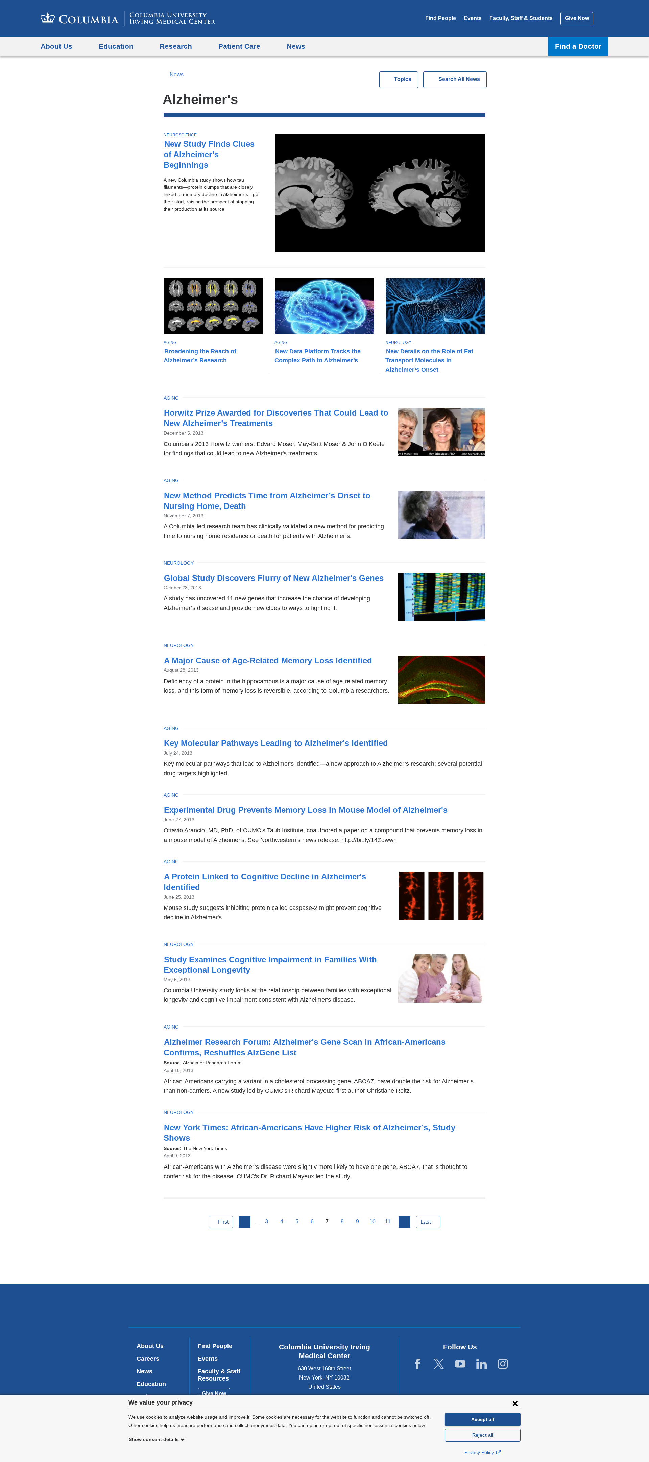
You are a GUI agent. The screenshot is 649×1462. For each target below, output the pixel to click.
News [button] (296, 46)
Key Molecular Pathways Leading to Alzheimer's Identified (276, 743)
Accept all (482, 1419)
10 (372, 1221)
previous (244, 1222)
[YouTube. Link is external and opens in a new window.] (460, 1364)
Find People (440, 18)
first (223, 1222)
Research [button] (176, 46)
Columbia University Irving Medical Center (281, 1305)
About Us (150, 1346)
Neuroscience (180, 135)
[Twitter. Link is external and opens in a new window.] (438, 1364)
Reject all (483, 1435)
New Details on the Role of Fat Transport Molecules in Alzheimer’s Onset (429, 360)
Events (473, 18)
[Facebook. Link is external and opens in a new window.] (417, 1364)
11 (388, 1221)
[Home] (128, 18)
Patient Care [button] (239, 46)
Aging (170, 342)
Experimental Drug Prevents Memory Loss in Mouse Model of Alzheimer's (306, 810)
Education (151, 1384)
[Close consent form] (515, 1403)
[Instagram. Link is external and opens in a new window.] (502, 1364)
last (425, 1222)
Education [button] (116, 46)
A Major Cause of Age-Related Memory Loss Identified (268, 660)
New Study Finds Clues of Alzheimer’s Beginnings (209, 154)
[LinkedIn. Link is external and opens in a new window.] (481, 1364)
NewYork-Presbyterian (373, 1307)
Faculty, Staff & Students (521, 18)
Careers (148, 1358)
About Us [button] (56, 46)
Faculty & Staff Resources (219, 1375)
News (176, 74)
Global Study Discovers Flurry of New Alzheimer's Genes (274, 578)
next (404, 1222)
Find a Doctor (578, 46)
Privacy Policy (479, 1452)
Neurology (398, 342)
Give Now (577, 18)
